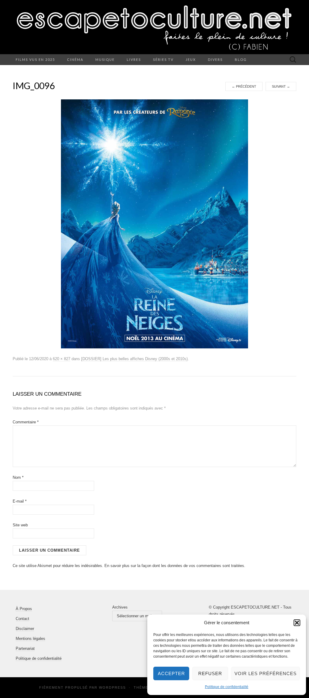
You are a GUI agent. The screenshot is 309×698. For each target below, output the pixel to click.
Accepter (171, 673)
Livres (134, 59)
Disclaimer (25, 628)
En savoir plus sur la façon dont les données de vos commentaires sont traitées (174, 565)
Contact (22, 618)
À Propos (24, 608)
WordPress (112, 687)
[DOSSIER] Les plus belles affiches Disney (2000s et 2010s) (134, 359)
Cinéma (75, 59)
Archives (120, 607)
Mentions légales (30, 638)
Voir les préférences (265, 673)
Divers (215, 59)
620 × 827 (61, 359)
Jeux (191, 59)
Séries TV (163, 59)
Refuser (210, 673)
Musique (105, 59)
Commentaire (26, 422)
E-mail (20, 501)
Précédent (244, 86)
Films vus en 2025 (35, 59)
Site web (20, 525)
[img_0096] (154, 223)
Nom (18, 477)
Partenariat (25, 648)
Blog (241, 59)
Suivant (281, 86)
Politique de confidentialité (226, 687)
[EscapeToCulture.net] (154, 27)
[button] (297, 623)
